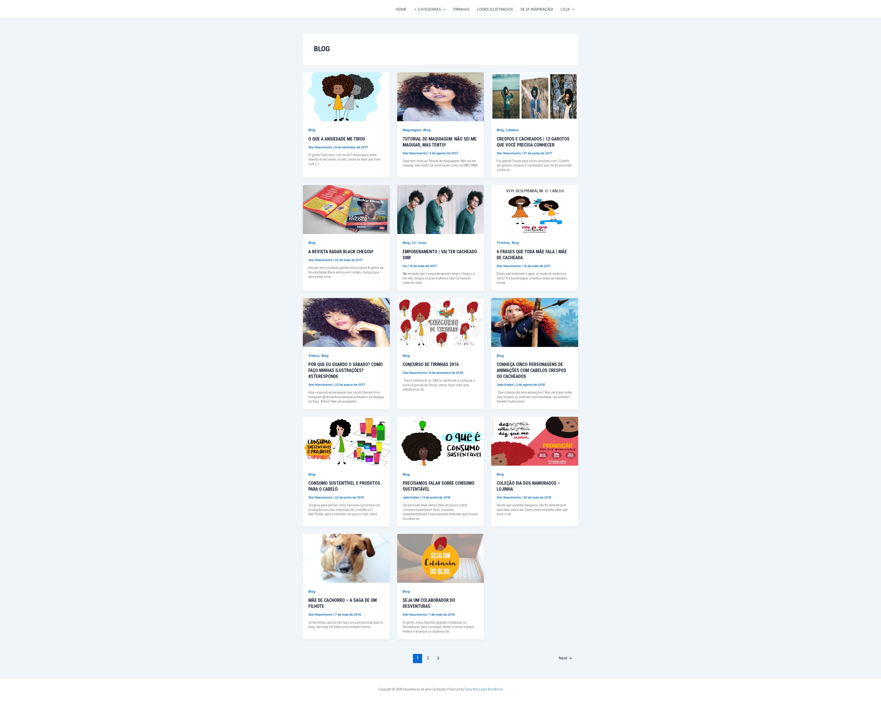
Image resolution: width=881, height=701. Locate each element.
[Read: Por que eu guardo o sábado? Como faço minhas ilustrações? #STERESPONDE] (346, 322)
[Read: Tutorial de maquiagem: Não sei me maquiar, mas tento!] (440, 96)
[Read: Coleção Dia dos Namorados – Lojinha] (534, 441)
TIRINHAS (461, 9)
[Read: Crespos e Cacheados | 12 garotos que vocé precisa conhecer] (534, 96)
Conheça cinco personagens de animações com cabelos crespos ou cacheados (531, 370)
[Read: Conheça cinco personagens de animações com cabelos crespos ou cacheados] (534, 322)
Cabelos (512, 130)
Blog (311, 130)
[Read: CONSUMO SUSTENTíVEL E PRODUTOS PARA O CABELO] (346, 441)
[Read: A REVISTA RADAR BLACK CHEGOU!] (346, 209)
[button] (443, 9)
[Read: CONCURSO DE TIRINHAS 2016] (440, 322)
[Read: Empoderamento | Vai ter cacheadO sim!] (440, 209)
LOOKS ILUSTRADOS (495, 9)
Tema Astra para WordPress (484, 689)
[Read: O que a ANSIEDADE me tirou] (346, 96)
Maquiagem (412, 130)
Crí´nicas (419, 243)
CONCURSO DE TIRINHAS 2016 (431, 364)
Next (565, 658)
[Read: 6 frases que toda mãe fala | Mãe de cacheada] (534, 209)
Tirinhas (503, 243)
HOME (401, 9)
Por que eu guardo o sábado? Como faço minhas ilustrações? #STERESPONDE (345, 370)
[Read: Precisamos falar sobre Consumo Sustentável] (440, 441)
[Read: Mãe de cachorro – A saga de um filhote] (346, 558)
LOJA (565, 9)
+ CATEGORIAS (427, 9)
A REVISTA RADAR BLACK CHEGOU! (340, 251)
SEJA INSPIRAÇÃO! (536, 9)
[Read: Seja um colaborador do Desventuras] (440, 558)
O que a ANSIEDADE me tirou (336, 139)
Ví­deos (313, 356)
